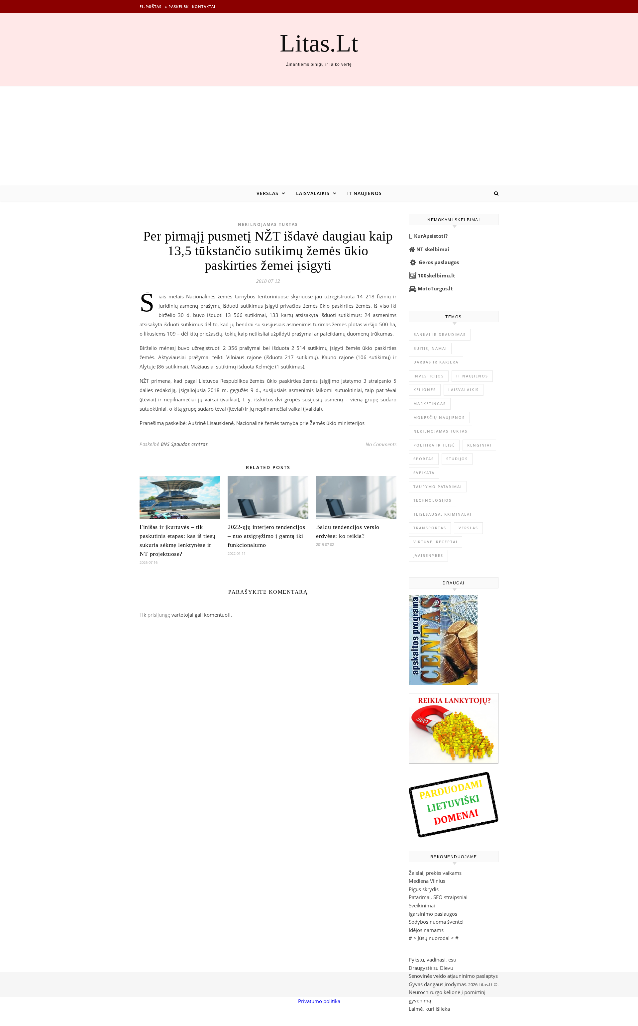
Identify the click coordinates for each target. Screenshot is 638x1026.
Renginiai (479, 445)
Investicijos (428, 375)
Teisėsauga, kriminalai (442, 514)
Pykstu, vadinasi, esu (432, 959)
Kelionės (424, 389)
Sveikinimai (422, 905)
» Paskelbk (177, 6)
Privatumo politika (319, 1001)
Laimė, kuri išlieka (429, 1008)
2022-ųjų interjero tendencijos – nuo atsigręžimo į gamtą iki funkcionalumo (266, 536)
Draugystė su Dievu (431, 968)
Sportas (423, 458)
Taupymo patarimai (437, 486)
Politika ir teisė (434, 445)
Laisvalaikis (313, 193)
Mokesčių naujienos (439, 417)
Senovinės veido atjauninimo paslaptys (453, 976)
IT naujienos (364, 193)
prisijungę (159, 614)
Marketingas (429, 403)
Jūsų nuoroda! (434, 938)
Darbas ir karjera (436, 361)
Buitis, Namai (430, 348)
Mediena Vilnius (427, 880)
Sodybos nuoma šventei (436, 921)
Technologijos (432, 500)
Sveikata (424, 472)
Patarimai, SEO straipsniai (438, 897)
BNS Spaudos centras (184, 444)
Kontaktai (203, 6)
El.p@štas (150, 6)
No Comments (381, 444)
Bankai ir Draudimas (439, 334)
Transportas (429, 527)
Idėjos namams (426, 930)
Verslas (267, 193)
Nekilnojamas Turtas (268, 224)
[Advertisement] (319, 136)
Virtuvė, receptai (435, 541)
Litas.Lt (319, 43)
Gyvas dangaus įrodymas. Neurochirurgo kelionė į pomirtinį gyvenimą (447, 992)
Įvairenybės (428, 555)
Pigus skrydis (424, 889)
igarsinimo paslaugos (433, 913)
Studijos (457, 458)
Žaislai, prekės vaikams (435, 873)
